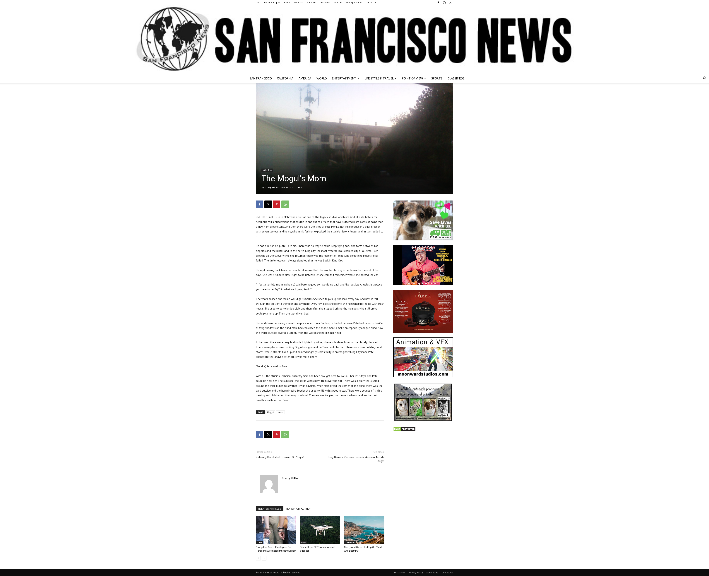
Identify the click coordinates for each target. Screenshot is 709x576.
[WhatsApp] (285, 204)
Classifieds (456, 78)
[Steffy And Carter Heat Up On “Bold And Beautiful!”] (364, 530)
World (321, 78)
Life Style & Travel (379, 78)
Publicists (311, 2)
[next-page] (264, 558)
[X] (450, 2)
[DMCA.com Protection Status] (404, 430)
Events (287, 2)
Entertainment (344, 78)
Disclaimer (399, 572)
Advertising (432, 572)
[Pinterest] (276, 204)
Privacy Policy (416, 572)
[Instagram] (444, 2)
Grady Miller (271, 187)
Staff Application (354, 2)
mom (280, 412)
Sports (436, 78)
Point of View (412, 78)
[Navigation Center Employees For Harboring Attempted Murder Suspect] (276, 530)
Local (259, 542)
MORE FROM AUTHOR (298, 508)
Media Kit (338, 2)
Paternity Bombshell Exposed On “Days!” (280, 457)
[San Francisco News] (354, 39)
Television (350, 542)
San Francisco (261, 78)
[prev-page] (258, 558)
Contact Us (371, 2)
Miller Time (267, 170)
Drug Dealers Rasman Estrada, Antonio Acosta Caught (356, 459)
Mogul (270, 412)
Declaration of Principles (268, 2)
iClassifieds (324, 2)
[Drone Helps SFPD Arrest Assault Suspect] (320, 530)
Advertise (298, 2)
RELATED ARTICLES (269, 508)
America (305, 78)
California (285, 78)
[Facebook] (438, 2)
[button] (704, 78)
